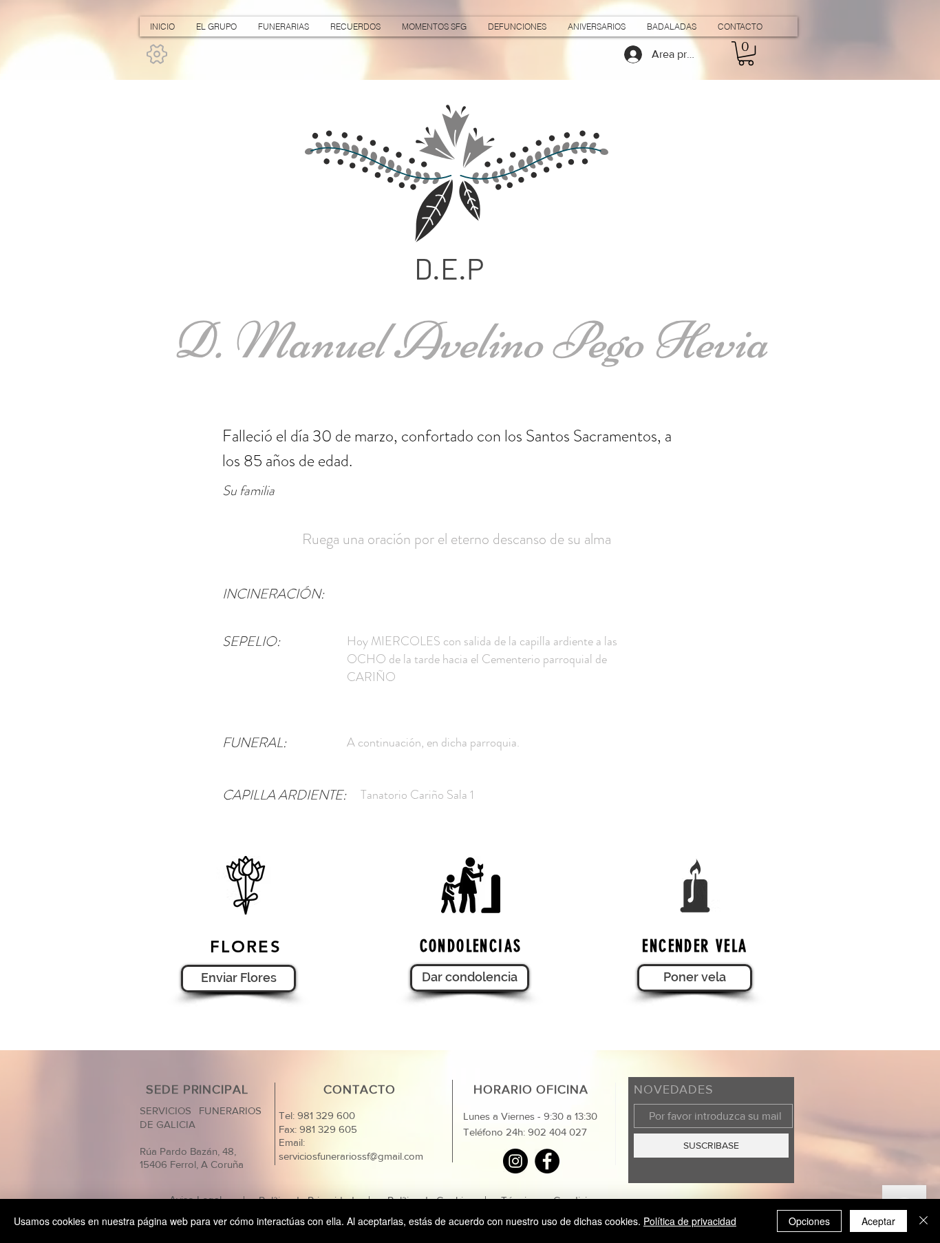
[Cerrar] (923, 1221)
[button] (745, 53)
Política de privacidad (689, 1221)
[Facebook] (547, 1161)
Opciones (809, 1221)
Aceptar (878, 1221)
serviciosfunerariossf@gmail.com (351, 1156)
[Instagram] (515, 1161)
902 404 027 (557, 1132)
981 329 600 (325, 1115)
